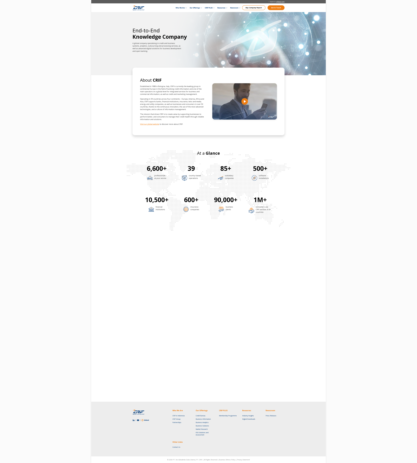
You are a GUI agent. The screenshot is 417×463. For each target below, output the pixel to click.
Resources (221, 8)
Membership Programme (228, 416)
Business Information (203, 419)
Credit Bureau (200, 416)
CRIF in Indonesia (178, 416)
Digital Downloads (248, 419)
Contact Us (176, 447)
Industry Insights (248, 416)
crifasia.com (280, 2)
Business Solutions (202, 426)
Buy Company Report (254, 8)
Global (146, 420)
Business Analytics (202, 422)
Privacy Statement (243, 460)
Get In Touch (276, 8)
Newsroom (234, 8)
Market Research (202, 429)
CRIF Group (176, 419)
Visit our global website (149, 124)
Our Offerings (195, 8)
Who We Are (180, 8)
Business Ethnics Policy (227, 460)
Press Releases (271, 416)
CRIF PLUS (209, 8)
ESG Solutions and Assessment (202, 433)
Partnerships (176, 422)
